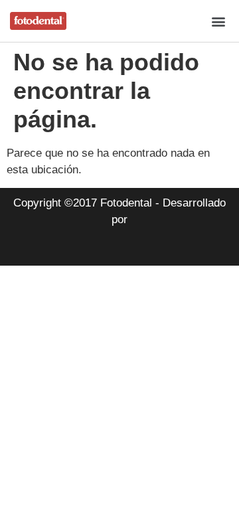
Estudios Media (119, 248)
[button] (218, 21)
